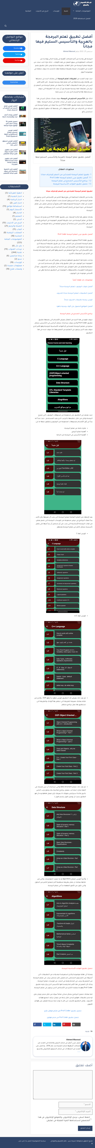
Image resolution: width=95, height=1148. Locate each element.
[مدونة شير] (82, 4)
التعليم (18, 216)
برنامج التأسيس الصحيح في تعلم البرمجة (71, 181)
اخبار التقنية (16, 196)
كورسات (56, 11)
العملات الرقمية (14, 233)
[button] (5, 26)
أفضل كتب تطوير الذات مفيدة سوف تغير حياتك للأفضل (10, 152)
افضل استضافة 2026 (81, 19)
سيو (20, 259)
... (79, 1051)
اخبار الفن (17, 203)
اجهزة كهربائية (15, 193)
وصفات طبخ (16, 269)
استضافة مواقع (14, 206)
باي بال (18, 246)
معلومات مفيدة (14, 266)
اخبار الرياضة (16, 200)
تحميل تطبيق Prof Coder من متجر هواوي (63, 1018)
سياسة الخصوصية (39, 1141)
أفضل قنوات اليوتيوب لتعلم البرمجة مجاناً (76, 287)
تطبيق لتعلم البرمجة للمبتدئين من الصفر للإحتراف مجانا (66, 175)
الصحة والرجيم (15, 226)
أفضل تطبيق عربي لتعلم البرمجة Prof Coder (70, 178)
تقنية (66, 11)
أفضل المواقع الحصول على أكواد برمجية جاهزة (74, 307)
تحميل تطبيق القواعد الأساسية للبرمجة (72, 184)
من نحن (21, 1141)
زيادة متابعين (16, 256)
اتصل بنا (28, 1141)
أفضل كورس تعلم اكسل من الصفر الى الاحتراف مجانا (10, 108)
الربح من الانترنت (42, 11)
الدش (19, 220)
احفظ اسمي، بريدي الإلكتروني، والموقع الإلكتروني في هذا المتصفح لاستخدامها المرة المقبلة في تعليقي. (64, 1119)
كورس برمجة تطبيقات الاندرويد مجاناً (78, 300)
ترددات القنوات (15, 249)
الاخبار (19, 213)
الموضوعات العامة (83, 11)
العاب (19, 229)
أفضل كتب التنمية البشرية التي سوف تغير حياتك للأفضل (10, 171)
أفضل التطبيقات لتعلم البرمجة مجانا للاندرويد (74, 293)
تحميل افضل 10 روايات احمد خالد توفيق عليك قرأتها (10, 124)
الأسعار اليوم (16, 210)
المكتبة (28, 11)
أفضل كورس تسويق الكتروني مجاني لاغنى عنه (9, 143)
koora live (14, 82)
